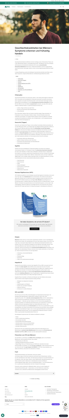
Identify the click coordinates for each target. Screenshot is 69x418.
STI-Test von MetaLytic (36, 345)
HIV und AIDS (21, 88)
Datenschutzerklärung (28, 413)
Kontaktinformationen (42, 413)
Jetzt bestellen (34, 228)
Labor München (8, 392)
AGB (33, 413)
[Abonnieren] (23, 404)
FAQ (25, 392)
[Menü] (67, 403)
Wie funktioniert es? (8, 394)
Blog (60, 0)
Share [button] (17, 59)
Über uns (56, 0)
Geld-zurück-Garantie (12, 3)
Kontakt (62, 0)
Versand (26, 389)
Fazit (19, 91)
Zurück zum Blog (35, 378)
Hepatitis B (20, 86)
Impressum (48, 413)
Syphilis (19, 81)
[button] (14, 7)
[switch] (65, 409)
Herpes (19, 85)
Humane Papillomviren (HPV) (24, 83)
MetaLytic (34, 415)
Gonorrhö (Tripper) (22, 80)
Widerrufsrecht (21, 413)
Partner (52, 0)
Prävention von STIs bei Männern (25, 89)
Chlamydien (20, 78)
